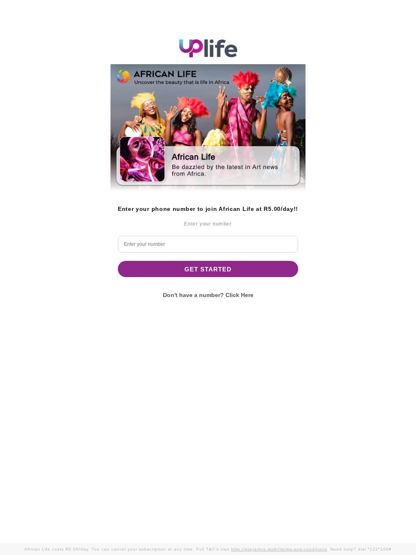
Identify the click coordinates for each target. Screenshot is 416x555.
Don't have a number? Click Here (208, 295)
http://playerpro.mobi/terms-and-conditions (279, 549)
